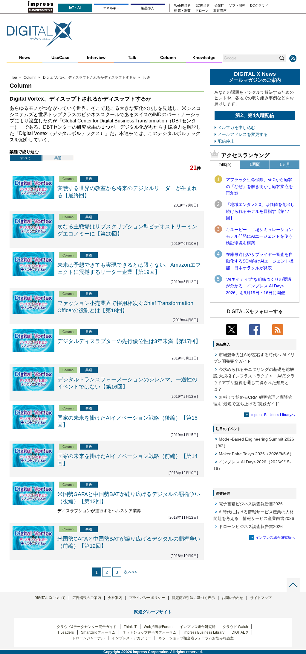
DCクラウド (259, 5)
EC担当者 (202, 5)
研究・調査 (182, 10)
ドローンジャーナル (88, 638)
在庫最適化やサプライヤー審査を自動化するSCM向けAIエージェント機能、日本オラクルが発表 (259, 261)
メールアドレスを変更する (243, 134)
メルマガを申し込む (236, 127)
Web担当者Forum (158, 627)
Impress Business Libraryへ (272, 415)
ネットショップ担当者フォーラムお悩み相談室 (196, 638)
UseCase (60, 57)
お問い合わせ (232, 598)
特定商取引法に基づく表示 (193, 598)
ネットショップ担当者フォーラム (149, 632)
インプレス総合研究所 (197, 627)
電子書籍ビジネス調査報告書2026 (251, 503)
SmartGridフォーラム (98, 632)
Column (168, 57)
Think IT (130, 627)
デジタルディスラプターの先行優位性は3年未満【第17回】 (129, 341)
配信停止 (226, 141)
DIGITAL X (240, 632)
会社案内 (115, 598)
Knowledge (203, 57)
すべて (25, 158)
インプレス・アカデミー (131, 638)
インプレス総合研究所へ (275, 537)
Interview (96, 57)
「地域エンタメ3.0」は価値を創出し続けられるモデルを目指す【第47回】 (260, 211)
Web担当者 (182, 5)
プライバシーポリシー (147, 598)
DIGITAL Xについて (49, 598)
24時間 (225, 164)
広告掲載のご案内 (86, 598)
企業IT (219, 5)
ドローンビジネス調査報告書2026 (251, 526)
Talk (132, 57)
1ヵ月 (284, 164)
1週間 (255, 164)
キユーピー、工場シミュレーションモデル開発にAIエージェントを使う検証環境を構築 (259, 236)
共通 (58, 158)
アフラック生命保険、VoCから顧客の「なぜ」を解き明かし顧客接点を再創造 (259, 186)
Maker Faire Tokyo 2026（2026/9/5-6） (256, 453)
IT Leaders (65, 632)
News (24, 57)
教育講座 (220, 10)
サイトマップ (261, 598)
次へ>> (130, 572)
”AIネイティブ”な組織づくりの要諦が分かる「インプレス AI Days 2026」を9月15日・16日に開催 (258, 286)
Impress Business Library (203, 632)
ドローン (202, 10)
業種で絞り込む (24, 151)
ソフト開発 (237, 5)
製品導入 (147, 8)
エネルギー (111, 8)
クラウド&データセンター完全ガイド (87, 627)
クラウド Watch (235, 627)
